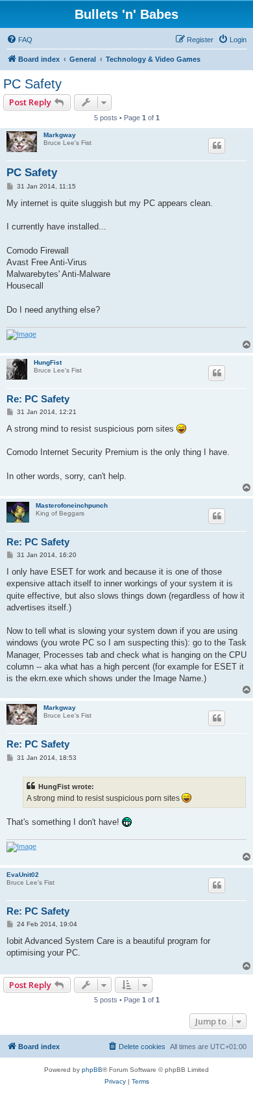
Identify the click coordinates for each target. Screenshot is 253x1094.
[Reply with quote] (216, 145)
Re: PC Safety (37, 398)
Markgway (59, 134)
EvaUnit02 (22, 874)
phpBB (92, 1069)
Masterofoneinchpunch (72, 505)
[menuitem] (19, 39)
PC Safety (32, 84)
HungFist (48, 362)
